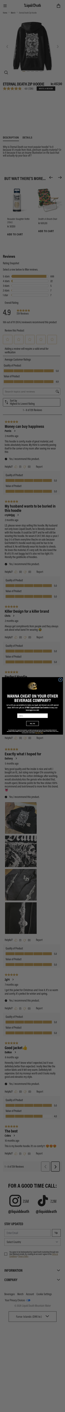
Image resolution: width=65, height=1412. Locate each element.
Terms (42, 733)
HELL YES (32, 723)
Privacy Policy (37, 733)
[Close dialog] (60, 680)
